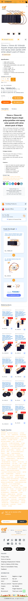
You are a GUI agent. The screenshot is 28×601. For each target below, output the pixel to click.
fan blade (14, 499)
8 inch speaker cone (20, 482)
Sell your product (6, 583)
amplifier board (9, 436)
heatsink (19, 494)
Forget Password (17, 588)
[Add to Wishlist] (18, 39)
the (9, 434)
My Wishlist (15, 586)
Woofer (18, 450)
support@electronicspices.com (18, 534)
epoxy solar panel (15, 179)
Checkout (15, 581)
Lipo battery (17, 487)
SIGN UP (22, 521)
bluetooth (5, 475)
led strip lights (16, 448)
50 (13, 79)
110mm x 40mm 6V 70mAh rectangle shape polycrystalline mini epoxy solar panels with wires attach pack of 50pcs (7, 338)
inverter (4, 483)
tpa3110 (19, 504)
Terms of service (5, 559)
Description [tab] (5, 109)
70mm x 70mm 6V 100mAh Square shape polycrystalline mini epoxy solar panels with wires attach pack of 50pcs (13, 234)
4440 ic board (5, 499)
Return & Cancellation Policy (9, 566)
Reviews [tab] (14, 109)
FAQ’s (2, 588)
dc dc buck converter (14, 466)
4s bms (10, 506)
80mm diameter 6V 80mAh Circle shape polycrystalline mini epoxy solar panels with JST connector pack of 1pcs (20, 385)
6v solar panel (19, 178)
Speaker (3, 433)
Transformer (9, 473)
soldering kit (5, 485)
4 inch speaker (12, 497)
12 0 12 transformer (14, 483)
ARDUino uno (5, 502)
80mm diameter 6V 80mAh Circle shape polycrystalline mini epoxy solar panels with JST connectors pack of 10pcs (7, 385)
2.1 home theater (12, 439)
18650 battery (5, 448)
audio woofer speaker (13, 470)
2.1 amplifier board (14, 443)
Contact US (4, 578)
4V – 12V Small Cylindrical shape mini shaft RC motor (13, 260)
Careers (3, 586)
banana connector (15, 495)
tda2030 (23, 502)
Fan (20, 463)
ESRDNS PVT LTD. (9, 598)
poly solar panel (7, 179)
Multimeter (5, 446)
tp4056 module (14, 502)
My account (4, 591)
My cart (14, 578)
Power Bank (14, 492)
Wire (8, 453)
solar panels (17, 176)
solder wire (5, 504)
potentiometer (6, 461)
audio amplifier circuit (16, 446)
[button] (20, 1)
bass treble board (12, 460)
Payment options (17, 583)
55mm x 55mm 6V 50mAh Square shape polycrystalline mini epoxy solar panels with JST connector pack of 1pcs (7, 361)
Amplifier (4, 443)
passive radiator (14, 500)
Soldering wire (13, 480)
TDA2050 (4, 506)
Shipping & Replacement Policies (10, 561)
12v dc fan (21, 461)
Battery (19, 441)
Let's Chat (11, 39)
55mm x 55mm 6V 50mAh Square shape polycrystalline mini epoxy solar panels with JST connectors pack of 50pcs (20, 361)
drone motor (11, 494)
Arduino (23, 500)
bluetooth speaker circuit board (11, 472)
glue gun (13, 504)
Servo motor (22, 497)
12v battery (10, 477)
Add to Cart (19, 102)
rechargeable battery (8, 455)
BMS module (20, 458)
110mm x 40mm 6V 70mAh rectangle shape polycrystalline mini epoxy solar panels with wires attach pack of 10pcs (20, 314)
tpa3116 (11, 489)
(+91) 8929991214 (18, 530)
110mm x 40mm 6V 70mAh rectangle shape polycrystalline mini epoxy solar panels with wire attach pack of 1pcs (7, 313)
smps (19, 490)
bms (8, 451)
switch (14, 461)
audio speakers (15, 453)
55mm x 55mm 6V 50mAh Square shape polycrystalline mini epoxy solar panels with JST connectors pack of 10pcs (20, 338)
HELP (2, 581)
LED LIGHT (14, 463)
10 (7, 79)
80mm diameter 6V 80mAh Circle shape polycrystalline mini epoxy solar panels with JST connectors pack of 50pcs (7, 409)
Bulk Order (6, 102)
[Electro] (8, 1)
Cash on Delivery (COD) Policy (9, 564)
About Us (3, 576)
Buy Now (19, 97)
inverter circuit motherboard (10, 478)
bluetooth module (12, 433)
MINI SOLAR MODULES (5, 43)
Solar (23, 466)
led (13, 441)
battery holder (19, 477)
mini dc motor (16, 465)
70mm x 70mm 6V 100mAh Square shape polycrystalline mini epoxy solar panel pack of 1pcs (20, 408)
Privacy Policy (5, 556)
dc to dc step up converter (9, 468)
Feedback (4, 569)
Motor (3, 460)
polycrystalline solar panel (9, 178)
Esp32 (11, 475)
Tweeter (17, 473)
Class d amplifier (21, 436)
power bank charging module (10, 438)
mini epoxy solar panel (8, 176)
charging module (10, 458)
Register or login (17, 576)
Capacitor (13, 490)
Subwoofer (15, 434)
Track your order (17, 591)
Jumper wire (5, 495)
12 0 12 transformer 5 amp (16, 444)
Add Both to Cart (14, 295)
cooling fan (14, 485)
